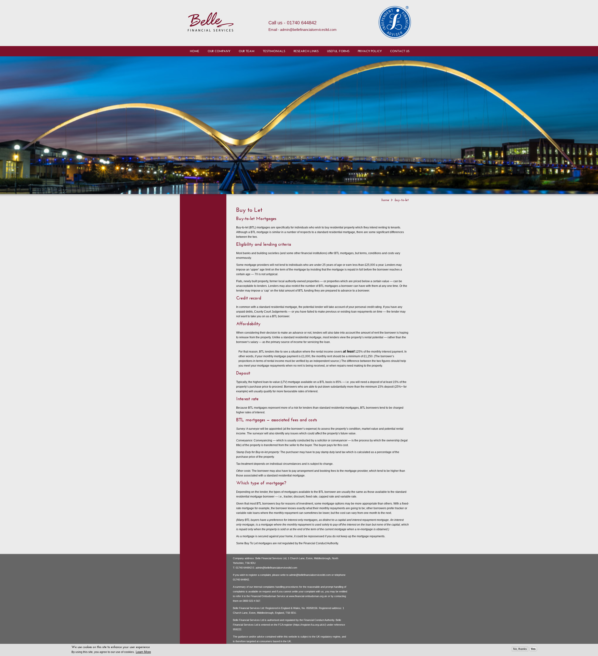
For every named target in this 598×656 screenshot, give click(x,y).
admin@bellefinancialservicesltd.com (276, 567)
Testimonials (274, 51)
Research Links (306, 51)
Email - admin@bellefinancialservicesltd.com (302, 30)
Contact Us (399, 51)
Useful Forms (338, 51)
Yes (533, 649)
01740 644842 (244, 567)
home (385, 200)
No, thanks (520, 649)
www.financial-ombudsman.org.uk (308, 596)
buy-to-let (402, 200)
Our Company (219, 51)
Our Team (246, 51)
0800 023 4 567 (251, 600)
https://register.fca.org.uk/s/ (309, 624)
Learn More (143, 652)
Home (194, 51)
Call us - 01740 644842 (292, 22)
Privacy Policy (370, 51)
